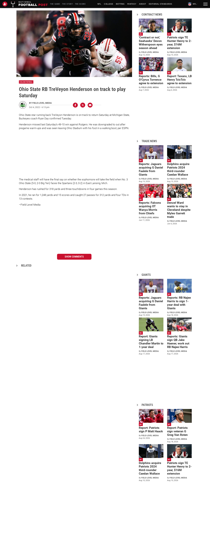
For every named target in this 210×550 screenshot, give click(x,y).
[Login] (5, 4)
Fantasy (131, 4)
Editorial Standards (160, 4)
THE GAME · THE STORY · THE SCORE (68, 4)
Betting (120, 4)
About (142, 4)
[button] (205, 4)
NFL (99, 4)
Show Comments (74, 256)
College (108, 4)
